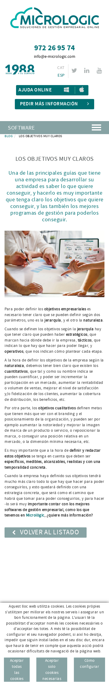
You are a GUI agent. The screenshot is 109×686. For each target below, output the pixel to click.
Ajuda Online (35, 90)
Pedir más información (49, 104)
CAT (60, 68)
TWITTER (74, 71)
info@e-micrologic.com (54, 56)
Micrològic (35, 515)
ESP (61, 75)
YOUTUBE (99, 71)
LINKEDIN (86, 71)
